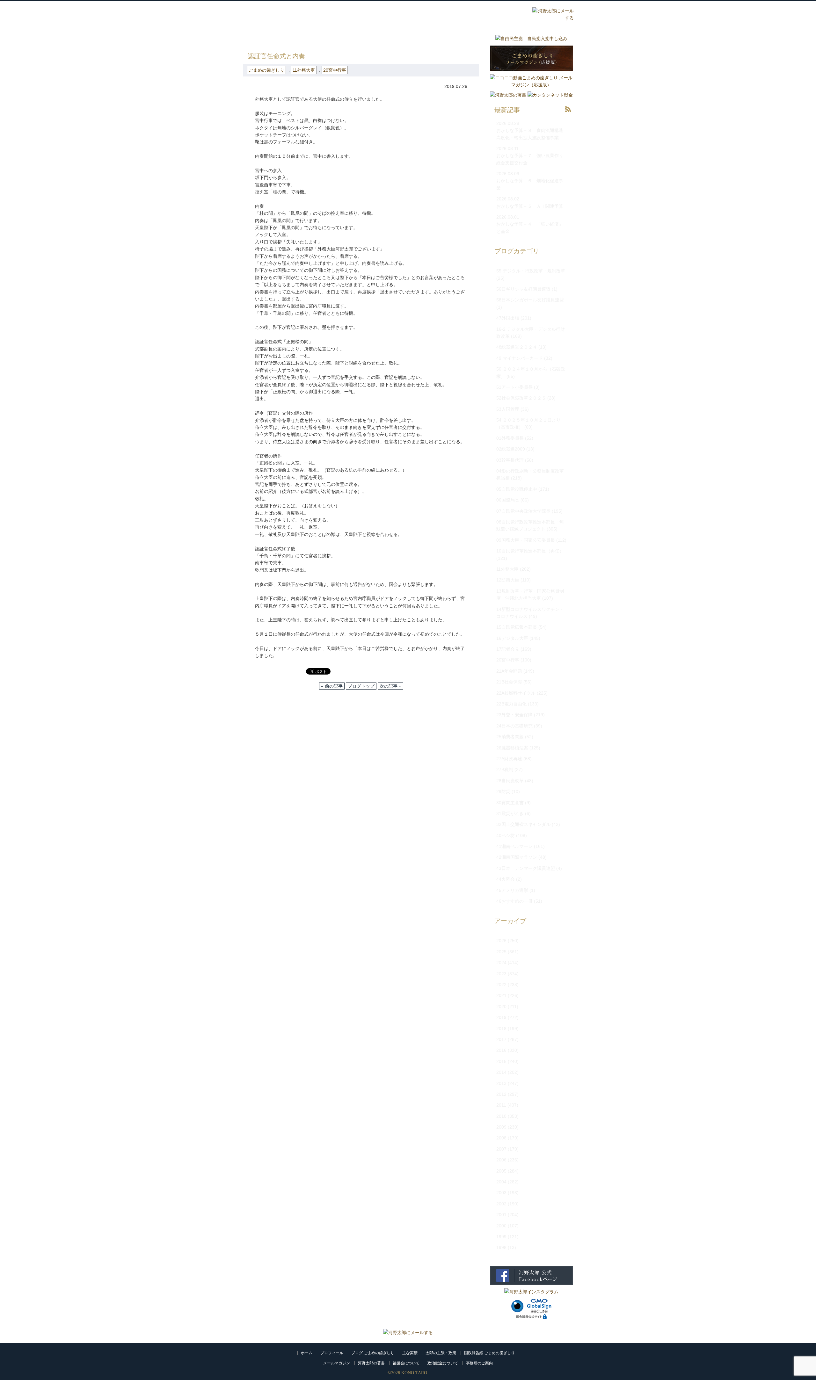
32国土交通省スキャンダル (523, 824)
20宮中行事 (334, 70)
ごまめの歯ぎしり (283, 38)
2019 (501, 1017)
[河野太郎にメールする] (408, 1332)
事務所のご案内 (479, 1363)
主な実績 (410, 1353)
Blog (473, 15)
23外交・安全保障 (514, 714)
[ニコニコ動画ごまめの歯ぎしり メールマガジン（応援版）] (531, 84)
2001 (501, 1214)
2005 (501, 1171)
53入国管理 (507, 409)
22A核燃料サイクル (516, 693)
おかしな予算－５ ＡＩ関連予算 (529, 206)
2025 (501, 951)
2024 (501, 962)
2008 (501, 1137)
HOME (250, 38)
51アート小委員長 (514, 387)
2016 (501, 1050)
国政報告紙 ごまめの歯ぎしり (489, 1353)
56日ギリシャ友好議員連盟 (523, 289)
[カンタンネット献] (550, 95)
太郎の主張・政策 (441, 1353)
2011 (501, 1105)
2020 (501, 1006)
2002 (501, 1203)
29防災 (503, 791)
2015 (501, 1061)
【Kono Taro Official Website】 (271, 21)
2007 (501, 1149)
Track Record (435, 15)
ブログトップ (361, 686)
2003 (501, 1192)
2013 (501, 1083)
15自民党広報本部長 (516, 627)
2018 (501, 1028)
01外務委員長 (510, 438)
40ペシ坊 (505, 835)
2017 (501, 1039)
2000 (501, 1225)
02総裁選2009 (510, 449)
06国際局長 (507, 499)
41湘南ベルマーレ (514, 846)
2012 (501, 1094)
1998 (501, 1247)
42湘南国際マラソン (516, 857)
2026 (501, 940)
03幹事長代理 (510, 460)
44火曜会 (505, 879)
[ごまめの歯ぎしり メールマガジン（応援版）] (531, 72)
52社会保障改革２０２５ (521, 398)
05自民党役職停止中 (516, 489)
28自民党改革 (510, 780)
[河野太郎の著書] (508, 95)
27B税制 (504, 769)
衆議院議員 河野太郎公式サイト (283, 12)
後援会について (406, 1363)
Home (359, 15)
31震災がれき (510, 813)
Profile (397, 15)
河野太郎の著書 (371, 1363)
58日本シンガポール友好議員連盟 (530, 299)
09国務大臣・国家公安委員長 (525, 540)
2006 (501, 1159)
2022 (501, 984)
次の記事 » (390, 686)
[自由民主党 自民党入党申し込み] (531, 38)
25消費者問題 (510, 736)
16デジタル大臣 (512, 638)
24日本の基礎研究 (514, 725)
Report (512, 15)
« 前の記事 (332, 686)
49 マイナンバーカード (519, 358)
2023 (501, 973)
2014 (501, 1072)
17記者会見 (507, 649)
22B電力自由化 (511, 703)
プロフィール (331, 1353)
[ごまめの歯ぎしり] (568, 114)
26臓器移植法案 (512, 747)
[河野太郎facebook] (531, 1286)
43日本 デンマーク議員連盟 (525, 868)
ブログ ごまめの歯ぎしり (372, 1353)
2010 (501, 1116)
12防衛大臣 (507, 579)
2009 (501, 1127)
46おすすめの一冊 (514, 901)
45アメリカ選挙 (512, 890)
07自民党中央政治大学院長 (523, 511)
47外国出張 (507, 318)
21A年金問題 (509, 671)
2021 (501, 995)
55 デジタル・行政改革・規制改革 (530, 270)
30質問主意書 (510, 802)
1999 (501, 1236)
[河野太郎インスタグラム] (531, 1291)
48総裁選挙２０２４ (516, 347)
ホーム (306, 1353)
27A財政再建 (509, 758)
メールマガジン (336, 1363)
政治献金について (442, 1363)
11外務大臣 (304, 70)
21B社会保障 (509, 681)
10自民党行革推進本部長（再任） (530, 550)
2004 (501, 1181)
